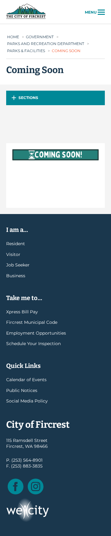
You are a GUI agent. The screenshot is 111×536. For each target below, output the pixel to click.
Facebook (15, 486)
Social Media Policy (27, 401)
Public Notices (21, 390)
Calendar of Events (26, 379)
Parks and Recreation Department (45, 43)
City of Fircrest (26, 18)
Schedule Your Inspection (33, 343)
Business (15, 275)
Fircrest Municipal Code (31, 322)
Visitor (13, 254)
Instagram (35, 486)
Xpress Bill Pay (22, 312)
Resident (15, 243)
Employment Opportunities (36, 333)
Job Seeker (18, 265)
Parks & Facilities (26, 50)
